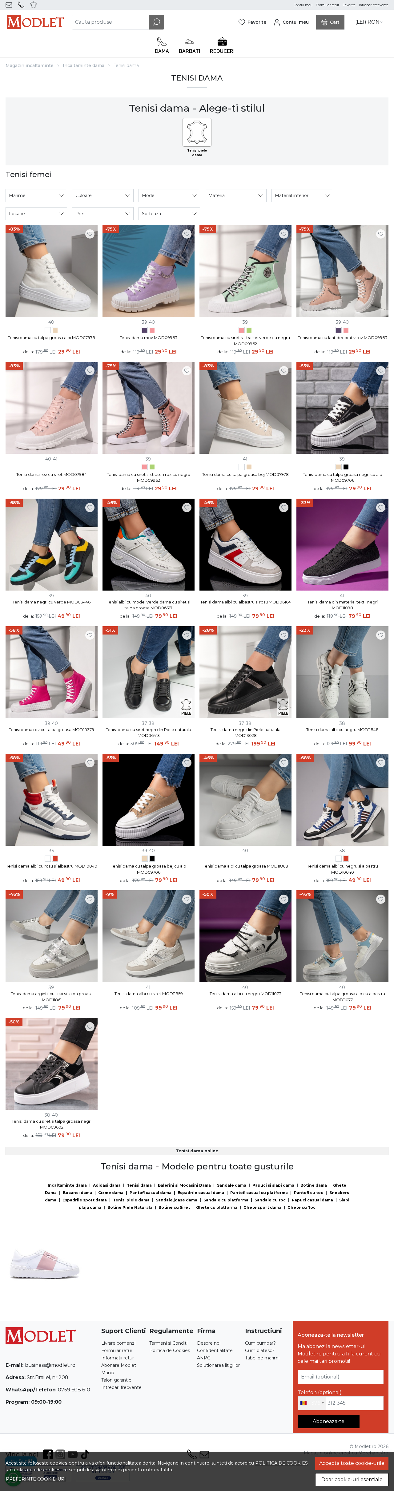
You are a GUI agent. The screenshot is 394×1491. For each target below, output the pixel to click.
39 (144, 322)
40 (51, 322)
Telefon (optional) (320, 1392)
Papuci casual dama (312, 1200)
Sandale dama (231, 1185)
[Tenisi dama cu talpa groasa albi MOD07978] (47, 330)
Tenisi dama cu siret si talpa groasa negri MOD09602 (51, 1124)
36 (51, 850)
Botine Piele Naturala (129, 1207)
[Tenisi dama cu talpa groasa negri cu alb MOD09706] (346, 467)
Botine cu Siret (174, 1207)
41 (55, 459)
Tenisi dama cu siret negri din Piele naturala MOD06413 (148, 732)
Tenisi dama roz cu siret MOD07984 (51, 474)
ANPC (203, 1358)
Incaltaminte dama (83, 65)
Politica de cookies (281, 1463)
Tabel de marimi (262, 1358)
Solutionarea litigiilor (218, 1365)
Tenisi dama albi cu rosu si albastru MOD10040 (51, 866)
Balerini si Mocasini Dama (184, 1185)
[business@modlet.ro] (10, 5)
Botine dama (313, 1185)
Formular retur (327, 5)
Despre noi (208, 1343)
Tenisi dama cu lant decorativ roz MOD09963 (342, 337)
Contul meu (303, 5)
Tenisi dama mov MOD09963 (148, 337)
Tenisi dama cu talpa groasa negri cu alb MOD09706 (342, 477)
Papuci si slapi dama (273, 1185)
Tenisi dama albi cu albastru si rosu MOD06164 (245, 601)
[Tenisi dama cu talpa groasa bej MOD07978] (55, 330)
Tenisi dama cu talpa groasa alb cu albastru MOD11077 (342, 996)
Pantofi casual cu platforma (259, 1192)
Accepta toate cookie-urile (351, 1463)
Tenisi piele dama (131, 1200)
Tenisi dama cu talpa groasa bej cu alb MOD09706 (148, 869)
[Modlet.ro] (35, 22)
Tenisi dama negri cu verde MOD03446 (51, 601)
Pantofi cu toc (308, 1192)
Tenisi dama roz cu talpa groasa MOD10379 (51, 729)
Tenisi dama (139, 1185)
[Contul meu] (291, 22)
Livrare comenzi (118, 1343)
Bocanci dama (77, 1192)
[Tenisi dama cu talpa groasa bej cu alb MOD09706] (338, 467)
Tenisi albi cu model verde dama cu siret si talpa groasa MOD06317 (148, 605)
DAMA (162, 51)
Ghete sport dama (262, 1207)
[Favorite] (252, 22)
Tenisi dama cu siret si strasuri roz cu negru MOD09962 (148, 477)
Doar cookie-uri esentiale (352, 1479)
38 (152, 723)
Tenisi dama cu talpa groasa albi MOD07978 (51, 337)
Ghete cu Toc (301, 1207)
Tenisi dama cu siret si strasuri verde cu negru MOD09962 (245, 340)
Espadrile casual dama (201, 1192)
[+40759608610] (22, 5)
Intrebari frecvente (373, 5)
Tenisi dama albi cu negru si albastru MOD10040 (342, 869)
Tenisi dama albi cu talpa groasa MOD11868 (245, 866)
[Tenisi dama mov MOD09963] (144, 330)
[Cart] (330, 22)
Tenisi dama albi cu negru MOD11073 (245, 993)
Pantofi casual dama (150, 1192)
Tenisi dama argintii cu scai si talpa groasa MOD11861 (52, 996)
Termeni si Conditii (168, 1343)
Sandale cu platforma (225, 1200)
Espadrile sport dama (84, 1200)
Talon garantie (116, 1380)
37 (144, 723)
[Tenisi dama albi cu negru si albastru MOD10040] (47, 859)
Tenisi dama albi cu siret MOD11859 (149, 993)
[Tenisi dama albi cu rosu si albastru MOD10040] (55, 859)
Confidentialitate (215, 1350)
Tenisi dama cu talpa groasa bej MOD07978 (245, 474)
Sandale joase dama (176, 1200)
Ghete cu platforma (216, 1207)
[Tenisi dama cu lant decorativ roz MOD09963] (152, 330)
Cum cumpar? (260, 1343)
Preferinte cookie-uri (36, 1479)
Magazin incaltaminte (30, 65)
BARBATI (189, 51)
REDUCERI (222, 51)
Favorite (349, 5)
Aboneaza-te (328, 1421)
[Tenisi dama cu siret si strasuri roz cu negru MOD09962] (241, 330)
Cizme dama (110, 1192)
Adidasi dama (107, 1185)
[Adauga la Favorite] (90, 234)
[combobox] (312, 1403)
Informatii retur (117, 1358)
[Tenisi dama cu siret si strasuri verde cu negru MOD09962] (249, 330)
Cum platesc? (260, 1350)
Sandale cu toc (270, 1200)
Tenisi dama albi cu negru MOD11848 (342, 729)
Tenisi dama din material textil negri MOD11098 (343, 605)
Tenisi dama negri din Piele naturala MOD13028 (245, 732)
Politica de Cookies (169, 1350)
